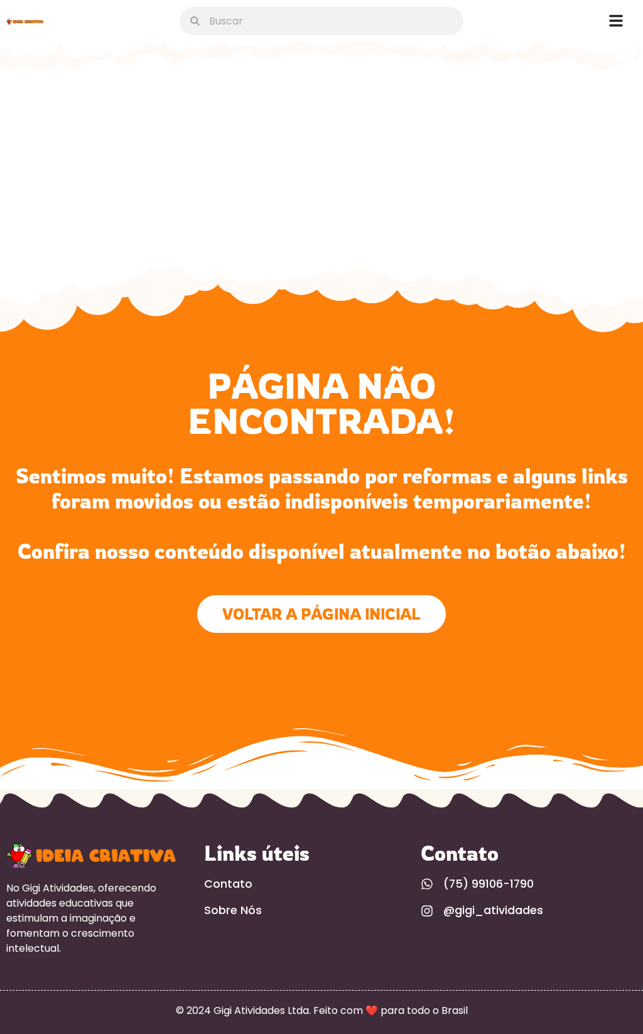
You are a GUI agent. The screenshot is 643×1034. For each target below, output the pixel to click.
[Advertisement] (321, 173)
